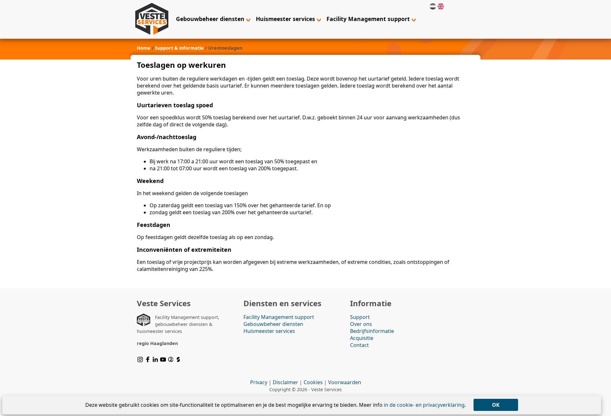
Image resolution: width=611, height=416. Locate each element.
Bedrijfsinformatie (372, 331)
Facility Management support (369, 19)
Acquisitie (361, 338)
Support (360, 317)
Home (144, 48)
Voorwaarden (344, 382)
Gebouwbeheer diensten (211, 19)
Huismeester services (286, 19)
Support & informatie (179, 48)
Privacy (258, 382)
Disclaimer (285, 382)
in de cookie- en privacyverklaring (424, 404)
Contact (359, 345)
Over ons (361, 324)
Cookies (313, 382)
